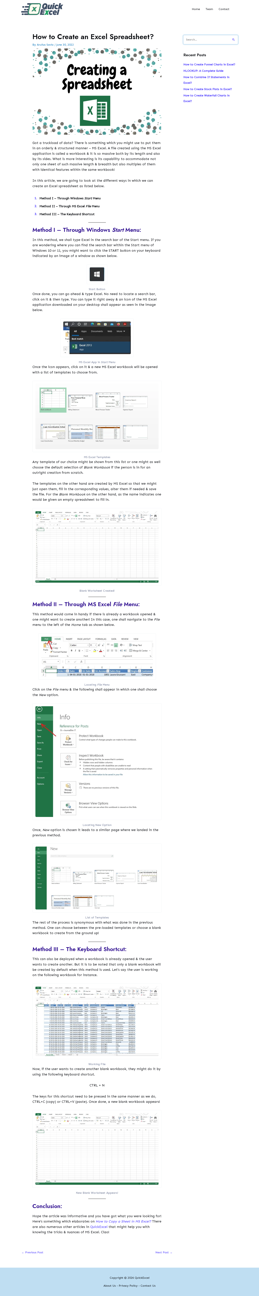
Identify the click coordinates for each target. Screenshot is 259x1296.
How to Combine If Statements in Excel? (206, 79)
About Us (109, 1285)
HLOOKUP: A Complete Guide (203, 70)
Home (196, 9)
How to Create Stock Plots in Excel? (207, 89)
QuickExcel (98, 1227)
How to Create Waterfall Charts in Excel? (206, 98)
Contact (224, 9)
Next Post (163, 1252)
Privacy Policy (128, 1285)
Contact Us (148, 1285)
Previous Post (32, 1252)
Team (209, 9)
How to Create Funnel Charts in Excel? (209, 64)
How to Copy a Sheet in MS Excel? (123, 1221)
